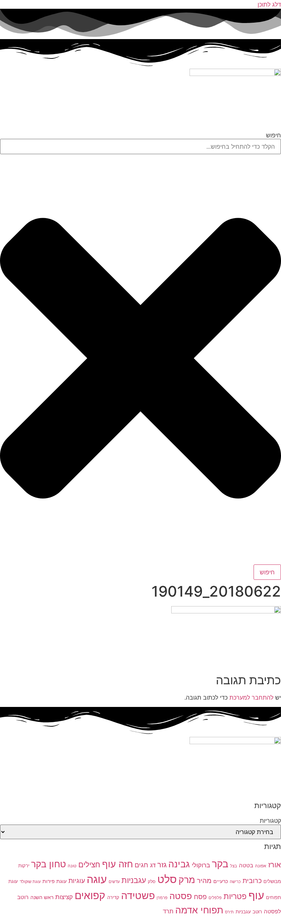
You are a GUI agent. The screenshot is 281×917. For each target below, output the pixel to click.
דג (153, 865)
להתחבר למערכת (251, 697)
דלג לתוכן (269, 4)
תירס (229, 912)
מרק (187, 879)
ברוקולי (201, 865)
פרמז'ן (162, 897)
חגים (141, 865)
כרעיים (220, 881)
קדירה (113, 897)
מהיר (204, 880)
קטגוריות (270, 820)
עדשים (114, 881)
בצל (233, 866)
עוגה (97, 879)
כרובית (252, 880)
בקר (220, 864)
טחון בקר (48, 864)
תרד (168, 911)
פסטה (180, 895)
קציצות (64, 897)
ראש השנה (41, 897)
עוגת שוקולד (30, 881)
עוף (256, 895)
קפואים (90, 895)
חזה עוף (117, 864)
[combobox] (140, 146)
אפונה (260, 865)
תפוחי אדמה (199, 910)
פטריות (235, 896)
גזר (161, 864)
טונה (72, 865)
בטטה (246, 865)
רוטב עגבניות (249, 911)
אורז (274, 864)
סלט (167, 879)
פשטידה (138, 896)
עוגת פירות (54, 881)
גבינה (179, 864)
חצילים (89, 864)
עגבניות (133, 880)
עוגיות (76, 880)
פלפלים (215, 897)
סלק (152, 881)
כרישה (235, 881)
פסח (200, 897)
